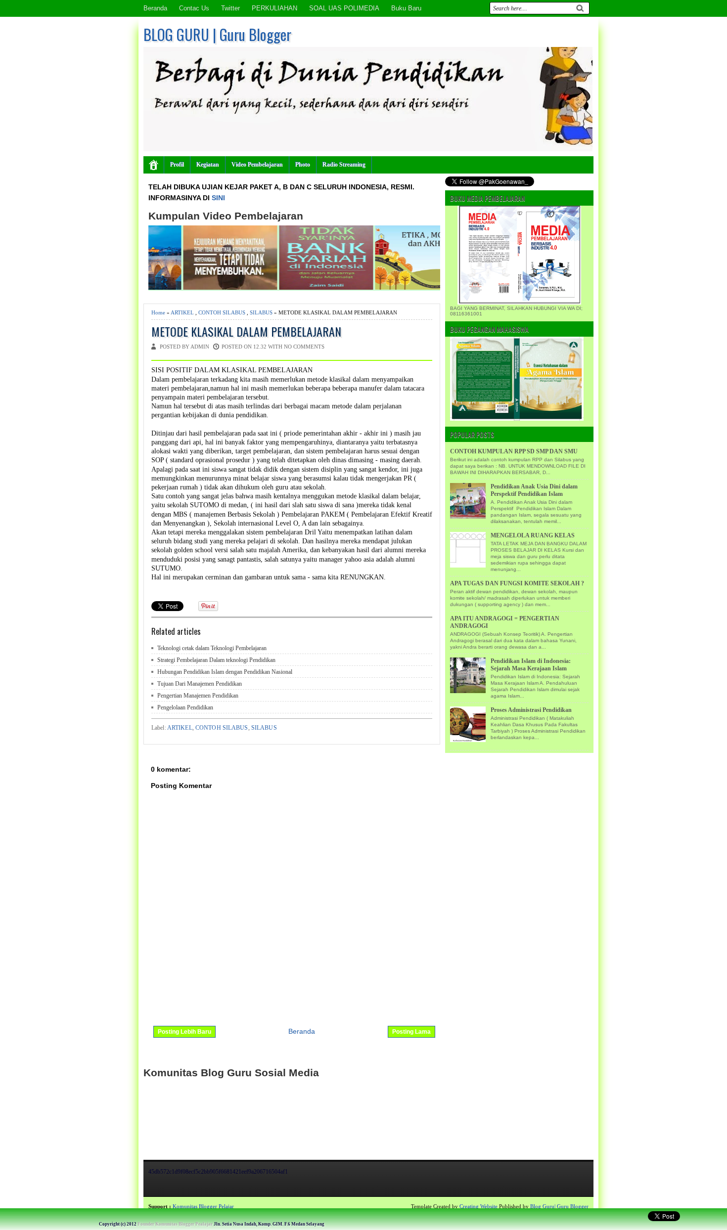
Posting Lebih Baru (184, 1031)
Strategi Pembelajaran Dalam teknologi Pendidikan (216, 660)
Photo (302, 164)
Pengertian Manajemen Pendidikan (197, 695)
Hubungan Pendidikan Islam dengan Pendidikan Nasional (224, 671)
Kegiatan (207, 164)
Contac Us (194, 8)
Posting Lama (411, 1031)
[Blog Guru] (72, 1206)
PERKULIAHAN (274, 8)
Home (158, 312)
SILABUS (261, 312)
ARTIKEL (182, 312)
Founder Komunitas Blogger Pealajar (175, 1224)
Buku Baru (406, 8)
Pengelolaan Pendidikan (185, 707)
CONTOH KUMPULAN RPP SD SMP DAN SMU (514, 451)
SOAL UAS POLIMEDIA (344, 8)
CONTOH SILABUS (221, 312)
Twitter (230, 8)
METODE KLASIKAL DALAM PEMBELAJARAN (246, 331)
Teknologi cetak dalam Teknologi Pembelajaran (212, 648)
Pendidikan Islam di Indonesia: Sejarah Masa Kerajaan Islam (531, 665)
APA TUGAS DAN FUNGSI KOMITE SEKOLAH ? (517, 583)
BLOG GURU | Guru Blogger (217, 34)
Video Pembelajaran (257, 164)
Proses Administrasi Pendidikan (531, 709)
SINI (218, 198)
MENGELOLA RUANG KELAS (533, 535)
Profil (177, 164)
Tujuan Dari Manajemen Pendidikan (199, 683)
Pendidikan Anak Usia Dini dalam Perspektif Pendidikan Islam (534, 490)
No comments (304, 347)
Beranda (155, 8)
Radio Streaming (343, 164)
